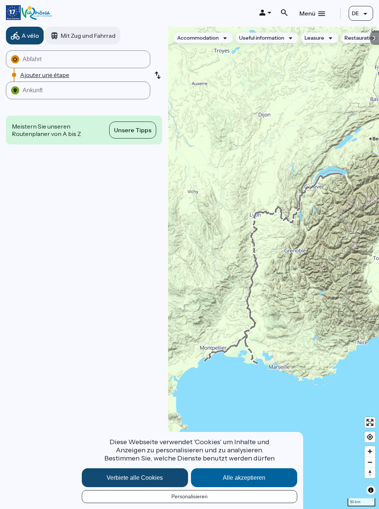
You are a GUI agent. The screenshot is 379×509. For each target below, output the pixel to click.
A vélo (30, 35)
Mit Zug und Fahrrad (88, 35)
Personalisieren (189, 496)
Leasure (314, 37)
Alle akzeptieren (244, 478)
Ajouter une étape (44, 75)
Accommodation (198, 37)
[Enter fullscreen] (370, 422)
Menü (307, 13)
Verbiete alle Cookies (135, 478)
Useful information (261, 37)
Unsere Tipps (132, 130)
